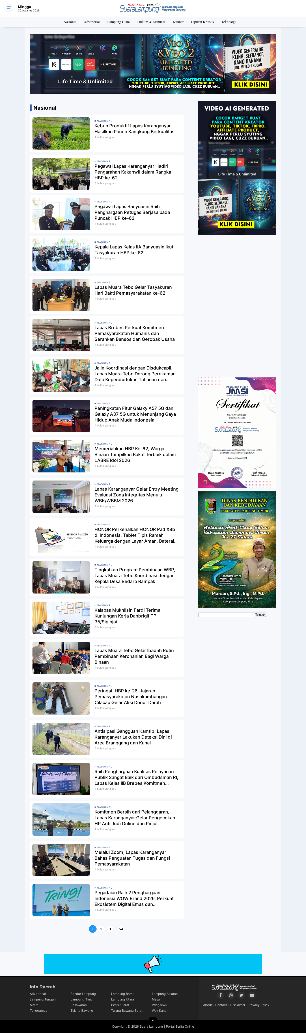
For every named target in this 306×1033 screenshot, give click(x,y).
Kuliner (178, 21)
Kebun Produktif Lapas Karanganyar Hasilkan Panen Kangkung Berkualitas (135, 128)
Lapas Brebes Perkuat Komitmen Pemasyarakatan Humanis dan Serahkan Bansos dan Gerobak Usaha (135, 333)
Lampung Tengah (43, 999)
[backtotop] (153, 1021)
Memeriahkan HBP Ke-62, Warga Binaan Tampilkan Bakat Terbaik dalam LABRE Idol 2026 (135, 454)
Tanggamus (38, 1010)
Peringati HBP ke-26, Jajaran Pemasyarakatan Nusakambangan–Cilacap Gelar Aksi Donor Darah (132, 696)
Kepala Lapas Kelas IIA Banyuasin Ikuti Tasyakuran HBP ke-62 (135, 249)
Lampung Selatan (165, 994)
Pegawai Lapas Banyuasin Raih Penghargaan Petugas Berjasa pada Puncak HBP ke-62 (132, 212)
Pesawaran (79, 1005)
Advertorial (92, 21)
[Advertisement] (237, 306)
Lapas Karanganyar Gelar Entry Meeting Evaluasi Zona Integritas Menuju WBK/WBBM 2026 (137, 494)
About (207, 1005)
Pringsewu (159, 1005)
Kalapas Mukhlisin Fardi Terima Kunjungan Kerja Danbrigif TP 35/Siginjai (127, 615)
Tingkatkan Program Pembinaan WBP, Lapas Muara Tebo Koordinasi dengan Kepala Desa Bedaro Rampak (135, 575)
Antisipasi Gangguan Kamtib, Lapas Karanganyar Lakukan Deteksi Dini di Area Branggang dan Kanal (133, 737)
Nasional (70, 21)
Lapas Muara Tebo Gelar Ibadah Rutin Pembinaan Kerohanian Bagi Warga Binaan (134, 656)
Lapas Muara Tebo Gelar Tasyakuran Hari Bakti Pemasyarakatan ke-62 (133, 290)
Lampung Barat (122, 994)
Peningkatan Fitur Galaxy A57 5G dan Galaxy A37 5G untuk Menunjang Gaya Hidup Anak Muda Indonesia (135, 414)
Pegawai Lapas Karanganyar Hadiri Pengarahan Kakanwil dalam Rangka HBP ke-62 (133, 172)
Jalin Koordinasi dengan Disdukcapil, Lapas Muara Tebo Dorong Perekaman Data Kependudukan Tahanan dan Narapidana (135, 374)
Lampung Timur (82, 999)
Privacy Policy (259, 1005)
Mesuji (156, 999)
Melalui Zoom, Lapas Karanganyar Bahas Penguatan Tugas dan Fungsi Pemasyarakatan (132, 858)
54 (121, 929)
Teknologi (228, 21)
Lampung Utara (118, 21)
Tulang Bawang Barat (126, 1010)
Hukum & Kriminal (151, 21)
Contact (221, 1005)
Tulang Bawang (82, 1010)
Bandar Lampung (83, 994)
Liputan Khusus (202, 21)
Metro (34, 1005)
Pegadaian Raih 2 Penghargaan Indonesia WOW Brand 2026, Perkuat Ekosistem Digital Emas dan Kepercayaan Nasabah (134, 898)
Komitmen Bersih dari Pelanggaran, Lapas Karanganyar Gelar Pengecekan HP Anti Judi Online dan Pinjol (135, 817)
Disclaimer (237, 1005)
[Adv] (237, 167)
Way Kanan (160, 1010)
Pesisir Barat (120, 1005)
